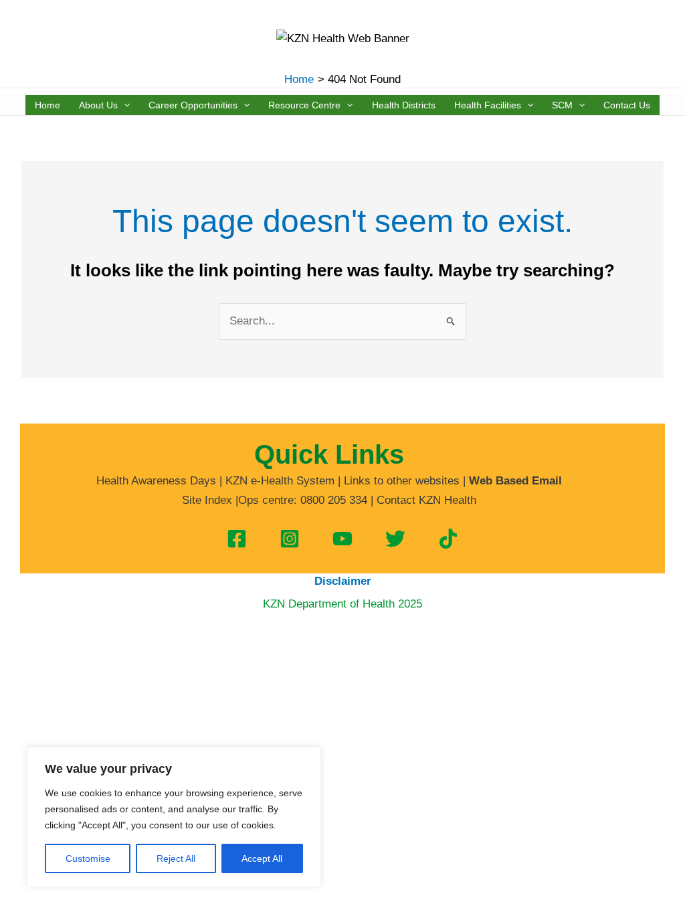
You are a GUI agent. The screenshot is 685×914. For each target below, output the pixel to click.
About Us (98, 105)
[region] (174, 817)
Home (47, 105)
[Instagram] (289, 538)
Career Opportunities (193, 105)
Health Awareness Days (156, 480)
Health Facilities (487, 105)
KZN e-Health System (279, 480)
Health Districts (403, 105)
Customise (88, 858)
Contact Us (626, 105)
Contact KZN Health (426, 500)
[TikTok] (448, 538)
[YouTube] (342, 538)
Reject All (176, 858)
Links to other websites (402, 480)
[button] (124, 105)
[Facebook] (236, 538)
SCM (562, 105)
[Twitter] (395, 538)
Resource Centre (304, 105)
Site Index (207, 500)
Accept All (261, 858)
